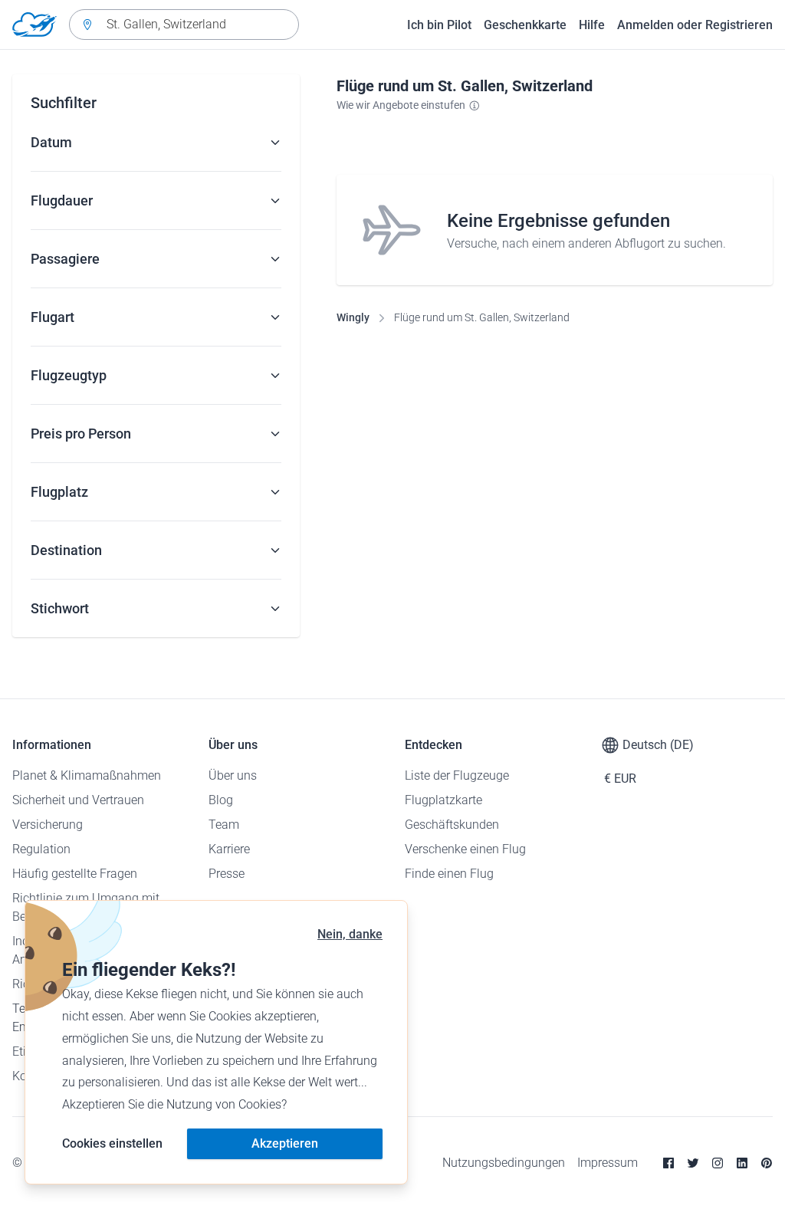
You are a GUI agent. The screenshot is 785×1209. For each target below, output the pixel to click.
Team (224, 824)
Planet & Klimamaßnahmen (86, 775)
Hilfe (592, 25)
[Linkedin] (742, 1163)
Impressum (607, 1162)
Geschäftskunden (452, 824)
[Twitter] (693, 1163)
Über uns (233, 775)
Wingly (353, 317)
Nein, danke (350, 934)
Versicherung (47, 824)
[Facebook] (668, 1163)
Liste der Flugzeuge (457, 775)
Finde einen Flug (449, 873)
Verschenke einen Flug (465, 849)
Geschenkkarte (525, 25)
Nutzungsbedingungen (503, 1162)
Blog (221, 800)
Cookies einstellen (112, 1143)
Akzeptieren (284, 1143)
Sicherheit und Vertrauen (78, 800)
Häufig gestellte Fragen (74, 873)
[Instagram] (717, 1163)
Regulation (41, 849)
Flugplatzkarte (443, 800)
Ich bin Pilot (439, 25)
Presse (227, 873)
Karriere (229, 849)
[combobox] (184, 24)
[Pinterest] (766, 1163)
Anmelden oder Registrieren (695, 25)
